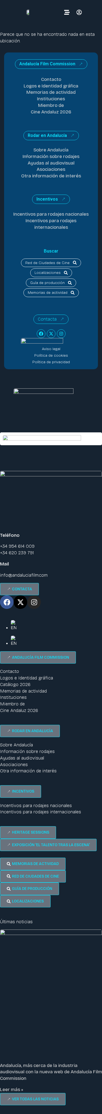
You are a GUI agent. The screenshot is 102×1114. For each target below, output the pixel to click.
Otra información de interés (51, 176)
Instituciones (51, 99)
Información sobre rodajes (51, 156)
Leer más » (11, 1089)
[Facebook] (41, 333)
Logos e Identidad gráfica (51, 86)
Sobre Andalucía (51, 150)
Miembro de (51, 105)
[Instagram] (61, 333)
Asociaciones (51, 169)
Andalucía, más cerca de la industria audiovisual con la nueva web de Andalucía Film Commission (51, 1072)
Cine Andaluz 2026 (51, 112)
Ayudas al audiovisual (51, 163)
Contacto (51, 79)
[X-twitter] (51, 333)
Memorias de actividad (51, 92)
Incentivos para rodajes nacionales (51, 214)
